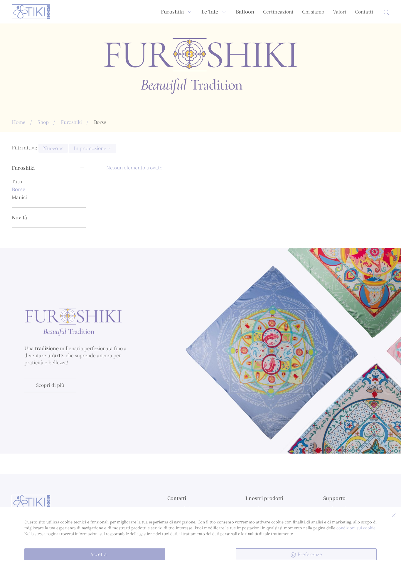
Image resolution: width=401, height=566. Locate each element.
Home (19, 122)
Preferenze (309, 554)
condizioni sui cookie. (356, 527)
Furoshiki (172, 11)
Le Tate (209, 11)
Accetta (98, 554)
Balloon (245, 11)
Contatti (364, 11)
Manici (19, 197)
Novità (19, 217)
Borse (18, 189)
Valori (339, 11)
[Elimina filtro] (61, 148)
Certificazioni (278, 11)
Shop (43, 122)
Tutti (17, 181)
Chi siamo (313, 11)
